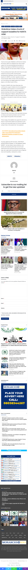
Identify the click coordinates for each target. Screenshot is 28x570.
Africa (7, 23)
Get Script (6, 480)
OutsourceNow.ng (15, 563)
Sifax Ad (14, 12)
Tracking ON (14, 480)
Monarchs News (21, 560)
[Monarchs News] (8, 3)
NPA (9, 537)
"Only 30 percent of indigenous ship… (10, 470)
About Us (13, 565)
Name (2, 298)
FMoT (14, 533)
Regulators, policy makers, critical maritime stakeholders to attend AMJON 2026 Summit (14, 344)
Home (3, 23)
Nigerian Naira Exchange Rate (14, 450)
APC (7, 533)
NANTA (10, 156)
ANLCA (3, 533)
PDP (24, 537)
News (21, 26)
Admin (4, 40)
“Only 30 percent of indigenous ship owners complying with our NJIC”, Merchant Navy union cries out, (17, 373)
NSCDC (20, 537)
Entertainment (7, 26)
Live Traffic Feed (11, 456)
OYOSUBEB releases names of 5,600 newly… (10, 479)
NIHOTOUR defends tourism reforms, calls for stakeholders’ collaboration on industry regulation (21, 248)
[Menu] (1, 4)
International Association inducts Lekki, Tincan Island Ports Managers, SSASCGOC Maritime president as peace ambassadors (7, 250)
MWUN (3, 535)
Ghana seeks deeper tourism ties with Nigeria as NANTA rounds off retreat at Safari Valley (7, 266)
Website (2, 308)
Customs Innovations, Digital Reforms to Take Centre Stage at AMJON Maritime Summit (17, 359)
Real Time (10, 480)
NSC (16, 537)
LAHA (18, 533)
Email (2, 303)
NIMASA (20, 535)
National (17, 26)
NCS (12, 535)
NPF (13, 537)
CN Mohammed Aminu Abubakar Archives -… (10, 465)
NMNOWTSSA (4, 537)
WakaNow (17, 156)
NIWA (25, 535)
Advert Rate (18, 565)
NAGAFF (7, 535)
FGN (10, 533)
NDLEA (16, 535)
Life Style (13, 26)
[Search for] (26, 4)
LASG (22, 533)
